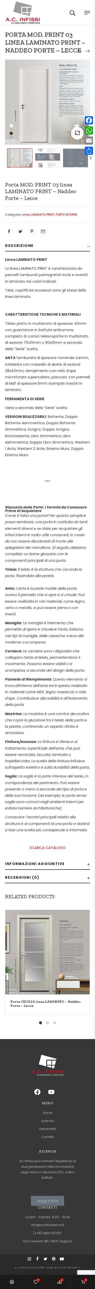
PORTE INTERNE (66, 214)
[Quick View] (89, 947)
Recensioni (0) (22, 877)
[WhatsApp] (89, 130)
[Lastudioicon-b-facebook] (39, 1261)
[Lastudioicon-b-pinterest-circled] (56, 1261)
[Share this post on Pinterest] (31, 231)
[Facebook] (89, 120)
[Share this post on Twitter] (20, 231)
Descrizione (19, 245)
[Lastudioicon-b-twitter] (48, 1261)
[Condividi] (89, 151)
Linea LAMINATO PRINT (38, 214)
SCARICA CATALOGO (48, 847)
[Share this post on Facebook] (9, 231)
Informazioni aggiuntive (35, 863)
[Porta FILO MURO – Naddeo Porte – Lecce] (87, 51)
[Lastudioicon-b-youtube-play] (64, 1261)
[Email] (89, 140)
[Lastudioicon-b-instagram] (31, 1261)
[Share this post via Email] (43, 231)
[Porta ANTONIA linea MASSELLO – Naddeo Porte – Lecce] (79, 51)
